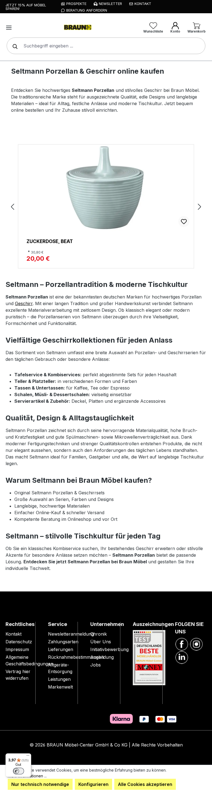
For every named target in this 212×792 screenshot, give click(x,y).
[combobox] (106, 46)
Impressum (17, 649)
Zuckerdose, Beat (49, 241)
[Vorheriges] (12, 206)
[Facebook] (181, 644)
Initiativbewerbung (109, 649)
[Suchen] (13, 46)
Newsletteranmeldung (71, 634)
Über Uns (100, 641)
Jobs (95, 665)
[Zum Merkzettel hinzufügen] (183, 221)
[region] (106, 206)
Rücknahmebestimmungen (76, 657)
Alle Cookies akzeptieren (145, 784)
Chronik (98, 634)
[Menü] (9, 28)
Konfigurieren (93, 784)
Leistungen (59, 679)
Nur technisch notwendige (40, 784)
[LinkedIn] (181, 657)
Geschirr (24, 303)
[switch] (18, 771)
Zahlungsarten (63, 641)
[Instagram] (196, 644)
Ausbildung (102, 657)
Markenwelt (60, 687)
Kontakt (14, 634)
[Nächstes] (199, 206)
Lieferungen (60, 649)
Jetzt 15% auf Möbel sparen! (26, 7)
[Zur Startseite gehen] (77, 27)
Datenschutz (19, 641)
